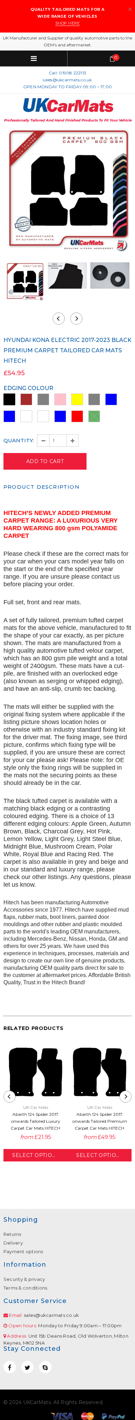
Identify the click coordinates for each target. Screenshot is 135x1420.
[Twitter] (27, 1367)
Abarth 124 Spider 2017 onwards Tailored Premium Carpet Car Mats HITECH (99, 1121)
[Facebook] (9, 1367)
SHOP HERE (67, 23)
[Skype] (45, 1367)
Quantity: (18, 440)
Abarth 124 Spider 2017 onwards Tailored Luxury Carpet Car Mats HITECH (35, 1121)
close (130, 9)
